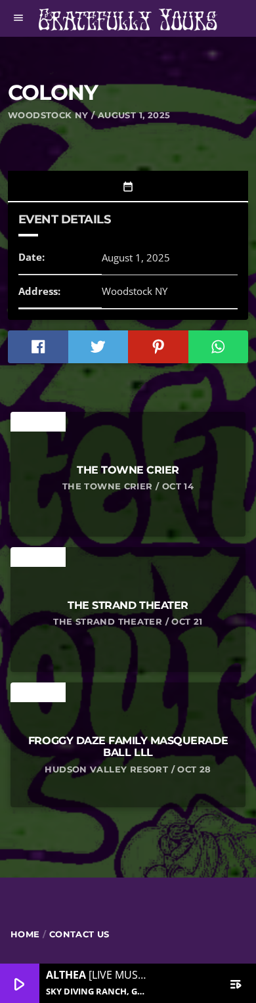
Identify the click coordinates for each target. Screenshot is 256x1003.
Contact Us (79, 934)
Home (25, 934)
